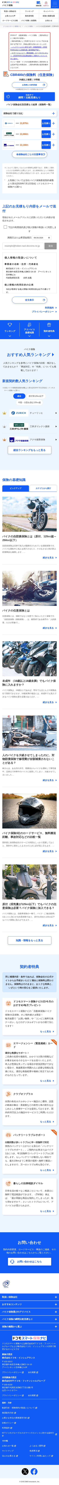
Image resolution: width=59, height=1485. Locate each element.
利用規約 (49, 308)
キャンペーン (48, 11)
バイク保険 (7, 5)
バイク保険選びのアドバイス (16, 1312)
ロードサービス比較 (10, 20)
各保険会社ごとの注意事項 (29, 154)
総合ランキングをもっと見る (29, 450)
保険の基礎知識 (49, 16)
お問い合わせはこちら (29, 1261)
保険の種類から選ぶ (12, 1326)
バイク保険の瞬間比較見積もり (17, 1319)
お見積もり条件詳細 (29, 85)
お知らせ (48, 20)
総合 (19, 396)
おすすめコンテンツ (12, 1304)
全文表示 (29, 300)
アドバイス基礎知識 (29, 331)
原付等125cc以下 (36, 396)
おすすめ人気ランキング (28, 355)
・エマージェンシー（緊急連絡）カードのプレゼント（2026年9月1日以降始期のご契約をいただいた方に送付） (29, 56)
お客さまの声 (10, 16)
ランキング (29, 11)
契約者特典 (29, 16)
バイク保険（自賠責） (29, 20)
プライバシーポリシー (43, 311)
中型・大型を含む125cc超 (29, 402)
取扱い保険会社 (10, 11)
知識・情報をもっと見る (29, 940)
